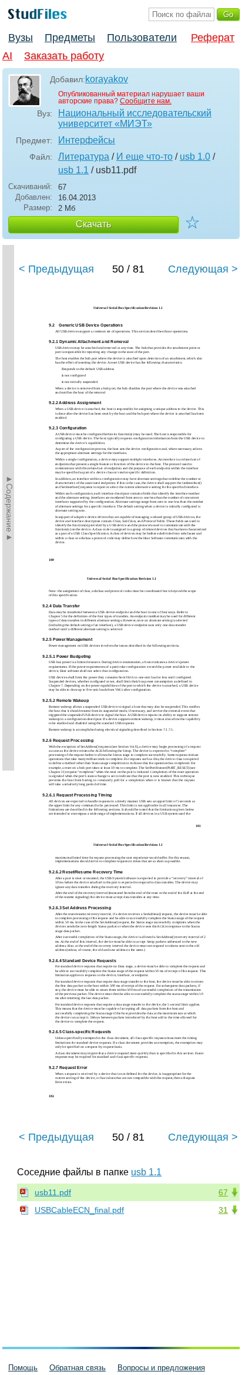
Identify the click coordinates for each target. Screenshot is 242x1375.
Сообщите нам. (146, 101)
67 (223, 1192)
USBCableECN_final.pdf (79, 1210)
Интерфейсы (86, 140)
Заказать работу (64, 56)
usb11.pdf (53, 1192)
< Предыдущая (56, 269)
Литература (83, 157)
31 (223, 1210)
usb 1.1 (73, 170)
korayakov (106, 79)
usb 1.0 (195, 157)
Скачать (93, 224)
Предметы (70, 37)
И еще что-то (144, 157)
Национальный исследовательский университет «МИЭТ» (134, 118)
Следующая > (203, 269)
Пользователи (142, 37)
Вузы (20, 37)
